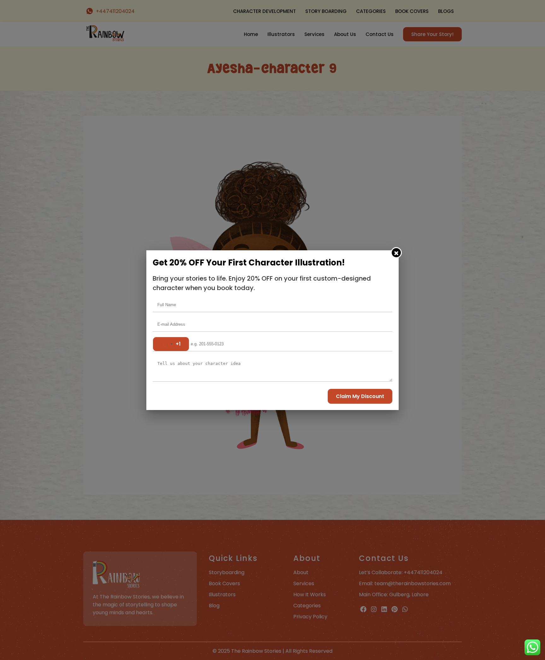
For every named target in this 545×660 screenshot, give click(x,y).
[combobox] (171, 344)
